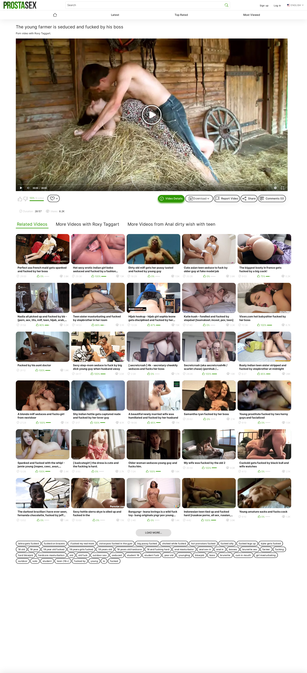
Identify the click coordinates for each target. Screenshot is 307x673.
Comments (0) (275, 198)
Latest (115, 15)
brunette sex (249, 549)
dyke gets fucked (271, 543)
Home (54, 14)
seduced (117, 555)
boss (212, 555)
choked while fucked (174, 543)
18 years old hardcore (129, 549)
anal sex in (205, 549)
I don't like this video (25, 199)
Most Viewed (251, 15)
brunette (225, 555)
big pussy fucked (147, 543)
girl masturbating (266, 555)
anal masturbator (184, 549)
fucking (279, 549)
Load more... (153, 532)
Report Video (229, 198)
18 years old (105, 549)
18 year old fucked (53, 549)
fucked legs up (247, 543)
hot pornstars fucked (203, 543)
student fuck (151, 555)
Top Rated (181, 15)
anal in (219, 549)
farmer (266, 549)
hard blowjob (25, 555)
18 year (34, 549)
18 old (21, 549)
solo (35, 561)
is (104, 561)
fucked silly (227, 543)
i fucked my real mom (82, 543)
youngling (184, 555)
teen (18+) (63, 561)
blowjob (199, 555)
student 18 (133, 555)
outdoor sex (100, 555)
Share (252, 198)
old (71, 555)
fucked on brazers (54, 543)
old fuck (83, 555)
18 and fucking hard (158, 549)
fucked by (79, 561)
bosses (233, 549)
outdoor (22, 561)
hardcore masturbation (51, 555)
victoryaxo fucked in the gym (115, 543)
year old (169, 555)
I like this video (20, 199)
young (94, 561)
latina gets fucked (28, 543)
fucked (114, 561)
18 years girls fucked (81, 549)
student (47, 561)
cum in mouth (243, 555)
